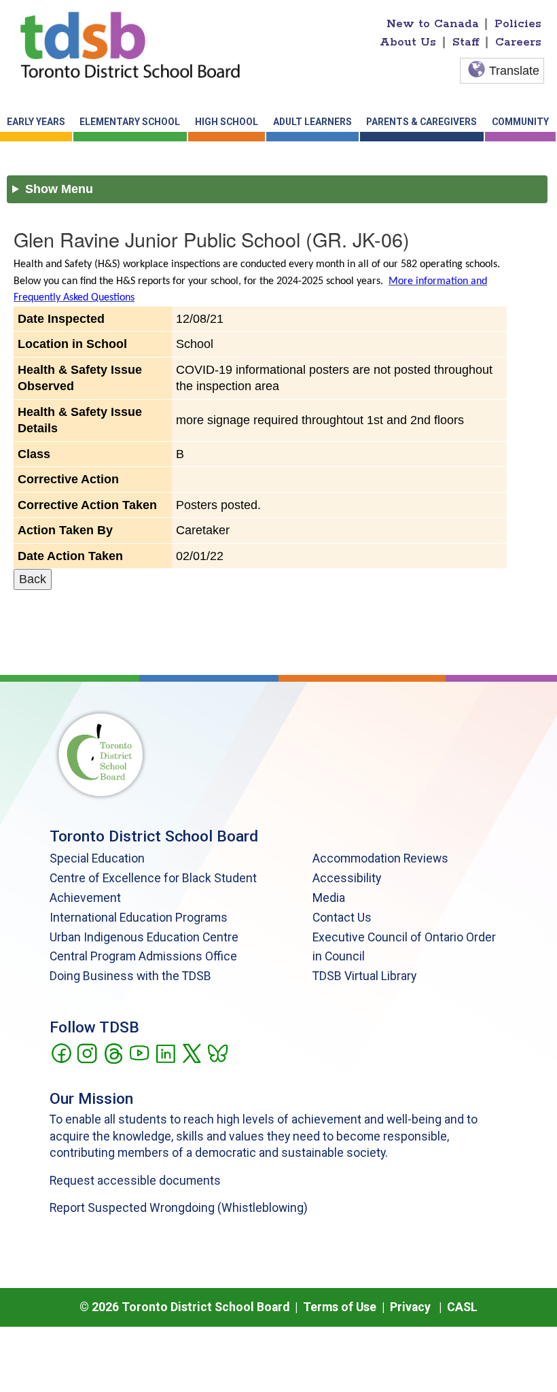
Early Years (36, 121)
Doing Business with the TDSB (130, 976)
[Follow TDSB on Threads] (113, 1052)
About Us (408, 42)
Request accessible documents (135, 1180)
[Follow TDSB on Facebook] (61, 1052)
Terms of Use (339, 1307)
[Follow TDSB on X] (191, 1052)
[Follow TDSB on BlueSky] (217, 1052)
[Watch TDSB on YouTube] (139, 1052)
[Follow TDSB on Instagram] (86, 1052)
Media (328, 898)
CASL (462, 1307)
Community (520, 121)
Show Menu (59, 189)
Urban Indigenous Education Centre (144, 937)
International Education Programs (139, 917)
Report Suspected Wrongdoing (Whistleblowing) (179, 1208)
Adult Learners (312, 121)
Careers (518, 42)
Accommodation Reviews (380, 858)
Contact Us (342, 917)
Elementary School (129, 121)
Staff (466, 42)
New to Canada (433, 23)
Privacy (410, 1307)
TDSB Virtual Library (364, 976)
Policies (518, 23)
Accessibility (346, 878)
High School (226, 121)
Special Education (97, 858)
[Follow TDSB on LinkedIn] (165, 1052)
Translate (514, 70)
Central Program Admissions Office (143, 956)
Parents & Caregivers (421, 121)
